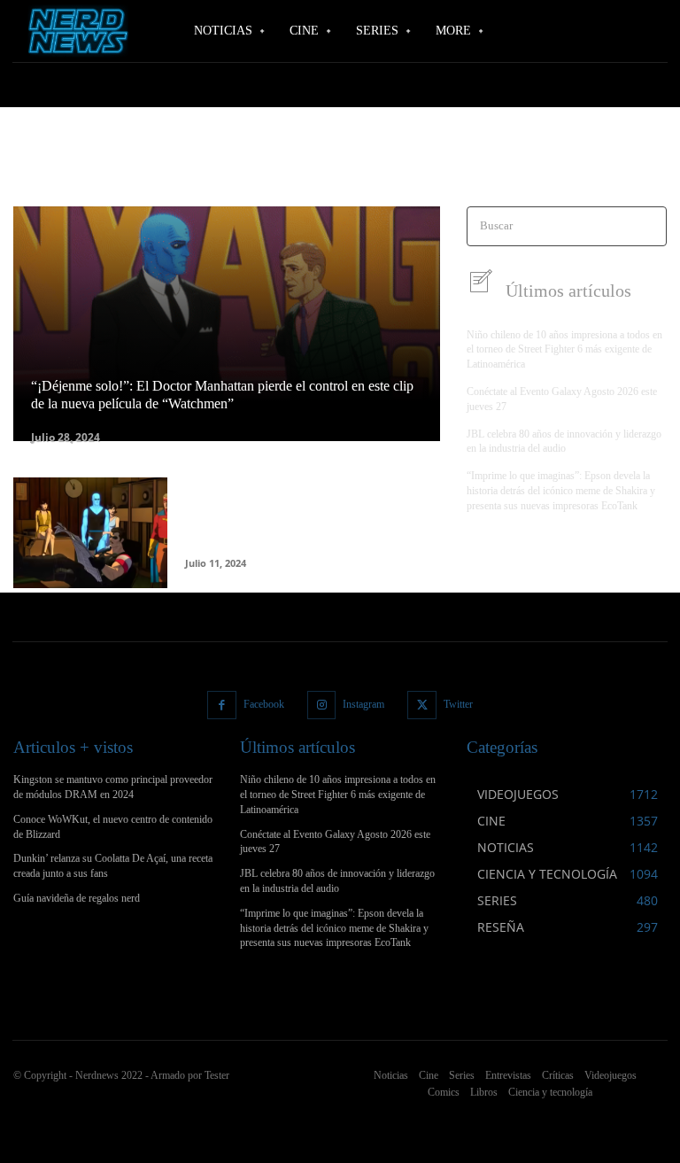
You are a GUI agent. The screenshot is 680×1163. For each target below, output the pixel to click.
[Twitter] (422, 705)
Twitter (458, 704)
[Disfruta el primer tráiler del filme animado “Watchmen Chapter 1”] (90, 532)
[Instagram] (321, 705)
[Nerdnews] (75, 31)
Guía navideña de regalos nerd (76, 898)
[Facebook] (221, 705)
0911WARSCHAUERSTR (71, 168)
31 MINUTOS (168, 168)
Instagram (363, 704)
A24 (478, 168)
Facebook (263, 704)
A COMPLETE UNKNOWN (272, 168)
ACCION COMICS (542, 168)
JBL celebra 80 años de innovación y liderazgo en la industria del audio (564, 441)
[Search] (648, 226)
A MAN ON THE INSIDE (400, 168)
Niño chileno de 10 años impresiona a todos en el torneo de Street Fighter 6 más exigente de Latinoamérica (564, 350)
